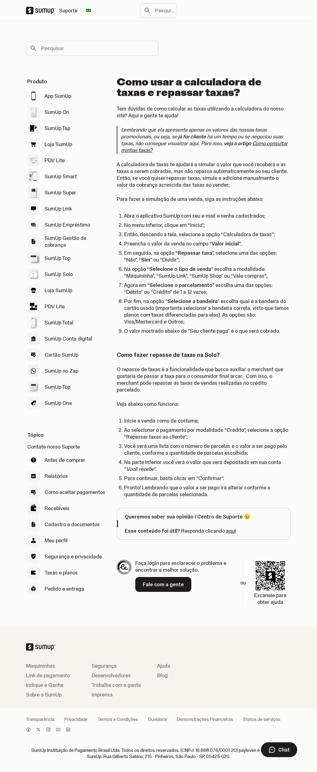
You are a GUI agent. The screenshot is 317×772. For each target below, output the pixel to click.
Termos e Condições (118, 719)
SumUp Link (58, 209)
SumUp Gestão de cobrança (65, 241)
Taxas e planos (61, 573)
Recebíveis (57, 508)
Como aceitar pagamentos (75, 492)
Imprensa (102, 695)
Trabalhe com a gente (116, 685)
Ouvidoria (157, 719)
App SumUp (58, 96)
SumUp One (58, 403)
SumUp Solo (59, 274)
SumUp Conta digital (68, 339)
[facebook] (28, 730)
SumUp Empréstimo (67, 225)
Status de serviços (261, 719)
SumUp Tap (57, 128)
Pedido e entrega (64, 589)
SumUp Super (60, 192)
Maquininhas (40, 666)
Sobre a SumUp (44, 695)
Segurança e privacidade (73, 556)
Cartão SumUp (61, 355)
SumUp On (57, 112)
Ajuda (163, 666)
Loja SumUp (58, 144)
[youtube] (58, 730)
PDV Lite (55, 160)
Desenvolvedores (111, 675)
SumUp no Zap (61, 371)
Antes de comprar (65, 460)
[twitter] (38, 730)
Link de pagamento (48, 675)
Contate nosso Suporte (53, 447)
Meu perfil (56, 540)
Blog (162, 675)
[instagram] (48, 730)
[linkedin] (68, 730)
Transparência (40, 719)
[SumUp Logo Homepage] (42, 10)
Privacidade (76, 719)
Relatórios (56, 476)
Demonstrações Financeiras (205, 719)
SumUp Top (57, 258)
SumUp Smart (61, 176)
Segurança (104, 666)
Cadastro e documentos (72, 524)
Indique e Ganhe (44, 685)
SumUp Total (59, 322)
